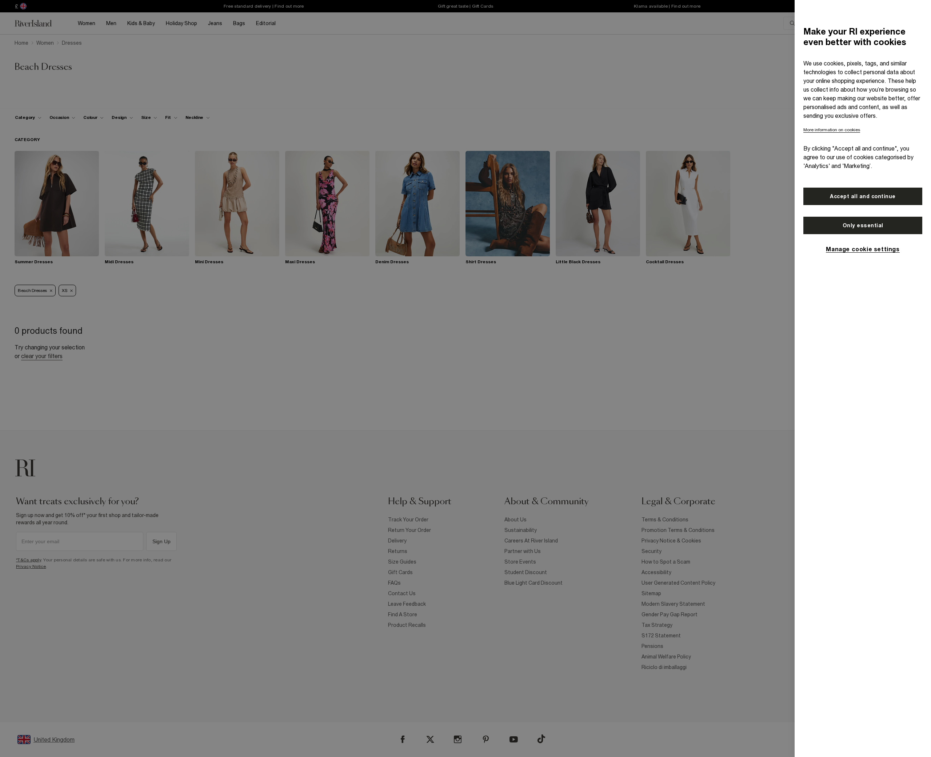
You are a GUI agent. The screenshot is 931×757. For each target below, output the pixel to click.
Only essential (863, 225)
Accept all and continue (863, 196)
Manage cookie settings (862, 249)
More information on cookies (831, 129)
